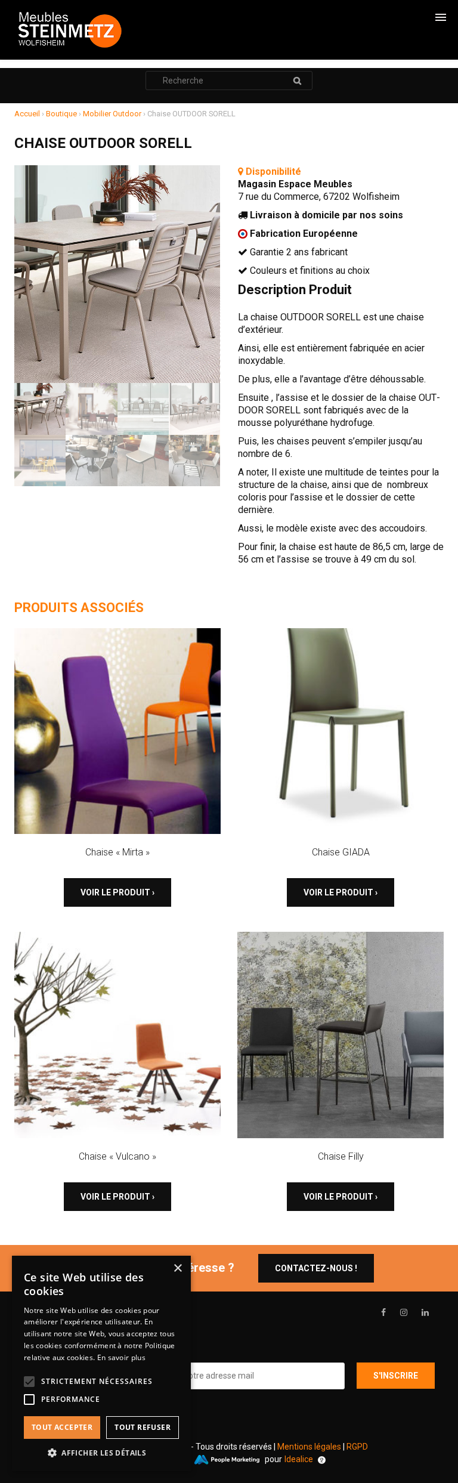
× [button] (177, 1268)
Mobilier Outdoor (112, 113)
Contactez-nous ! (316, 1268)
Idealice (298, 1459)
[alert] (101, 1363)
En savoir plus (121, 1357)
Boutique (61, 113)
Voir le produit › (117, 892)
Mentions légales (309, 1446)
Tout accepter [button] (62, 1427)
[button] (101, 1453)
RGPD (357, 1446)
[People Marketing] (226, 1459)
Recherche (297, 80)
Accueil (27, 113)
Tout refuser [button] (142, 1427)
